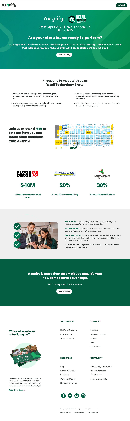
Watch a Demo (67, 338)
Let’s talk (121, 5)
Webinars (64, 375)
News (93, 342)
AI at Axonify (66, 334)
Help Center (96, 375)
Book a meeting (64, 55)
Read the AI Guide (16, 390)
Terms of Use (79, 413)
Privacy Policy (65, 413)
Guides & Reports (67, 371)
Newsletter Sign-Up (68, 383)
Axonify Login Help (99, 379)
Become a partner (99, 334)
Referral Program (98, 371)
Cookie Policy (93, 413)
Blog (62, 367)
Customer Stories (67, 379)
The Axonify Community (101, 367)
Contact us (95, 346)
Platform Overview (68, 330)
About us (94, 330)
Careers (94, 338)
